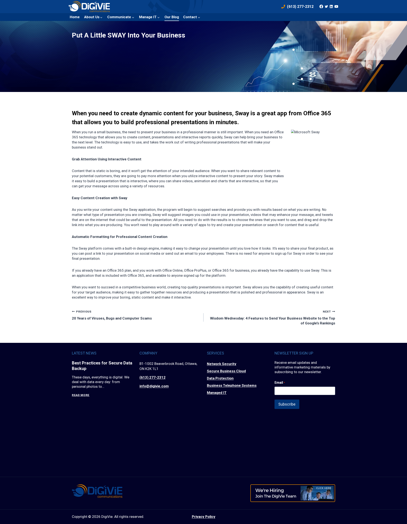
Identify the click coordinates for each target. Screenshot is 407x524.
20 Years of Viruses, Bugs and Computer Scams (112, 315)
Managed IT (217, 393)
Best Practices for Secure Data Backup (102, 365)
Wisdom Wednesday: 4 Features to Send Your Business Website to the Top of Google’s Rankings (272, 317)
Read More (80, 395)
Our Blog (171, 17)
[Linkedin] (331, 6)
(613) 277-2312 (152, 377)
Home (75, 17)
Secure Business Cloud (226, 371)
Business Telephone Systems (231, 385)
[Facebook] (321, 6)
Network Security (221, 364)
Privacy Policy (203, 516)
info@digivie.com (154, 386)
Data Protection (220, 378)
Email (280, 383)
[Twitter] (326, 6)
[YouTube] (336, 6)
